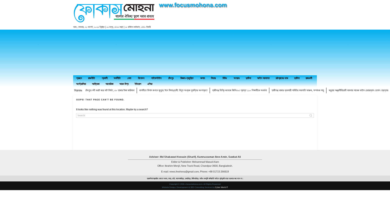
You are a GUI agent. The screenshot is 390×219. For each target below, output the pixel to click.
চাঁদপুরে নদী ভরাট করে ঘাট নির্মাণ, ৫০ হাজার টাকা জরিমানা (109, 90)
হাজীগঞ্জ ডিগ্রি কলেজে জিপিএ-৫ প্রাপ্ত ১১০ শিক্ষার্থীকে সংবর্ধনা (239, 90)
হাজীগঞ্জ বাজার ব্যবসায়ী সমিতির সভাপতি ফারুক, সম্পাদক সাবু (298, 90)
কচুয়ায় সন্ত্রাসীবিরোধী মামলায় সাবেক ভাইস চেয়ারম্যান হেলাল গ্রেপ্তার (358, 90)
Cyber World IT (221, 187)
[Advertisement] (195, 52)
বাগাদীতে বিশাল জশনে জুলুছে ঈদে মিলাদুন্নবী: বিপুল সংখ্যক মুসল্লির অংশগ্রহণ (173, 90)
